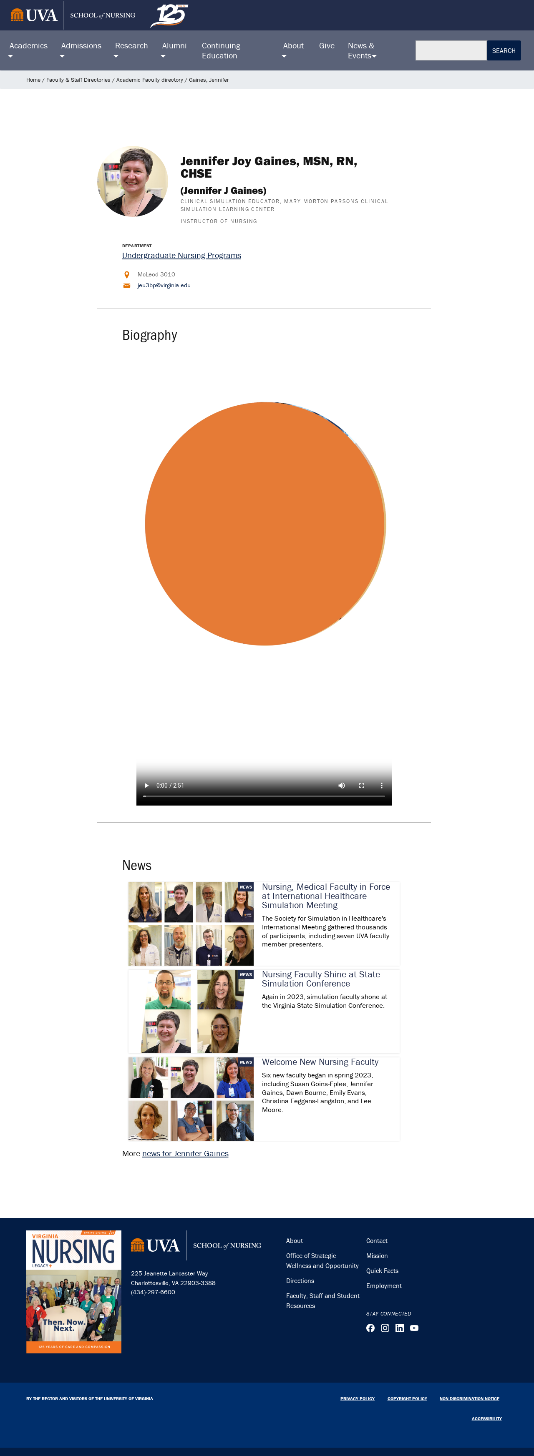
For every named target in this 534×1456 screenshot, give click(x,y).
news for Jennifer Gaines (185, 1153)
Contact (377, 1240)
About (294, 1240)
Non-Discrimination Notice (469, 1398)
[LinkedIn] (399, 1328)
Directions (300, 1280)
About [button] (293, 45)
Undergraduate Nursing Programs (181, 255)
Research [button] (131, 45)
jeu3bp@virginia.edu (164, 285)
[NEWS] (191, 923)
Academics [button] (29, 45)
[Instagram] (385, 1328)
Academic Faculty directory (149, 79)
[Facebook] (370, 1328)
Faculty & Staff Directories (78, 79)
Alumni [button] (174, 45)
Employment (384, 1285)
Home (33, 79)
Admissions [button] (81, 45)
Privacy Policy (357, 1398)
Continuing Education (221, 50)
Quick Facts (382, 1270)
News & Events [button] (361, 50)
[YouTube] (414, 1328)
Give (327, 45)
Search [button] (504, 50)
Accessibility (487, 1418)
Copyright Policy (407, 1398)
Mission (377, 1255)
